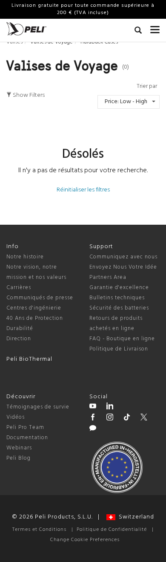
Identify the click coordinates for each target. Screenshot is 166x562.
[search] (138, 31)
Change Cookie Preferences (85, 540)
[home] (26, 28)
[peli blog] (92, 429)
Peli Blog (18, 458)
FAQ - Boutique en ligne (122, 338)
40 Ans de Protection (34, 318)
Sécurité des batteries (119, 308)
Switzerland (134, 517)
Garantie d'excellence (119, 287)
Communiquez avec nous (123, 256)
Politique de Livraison (118, 349)
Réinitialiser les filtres (83, 190)
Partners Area (107, 277)
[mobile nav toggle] (155, 28)
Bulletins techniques (117, 297)
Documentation (27, 437)
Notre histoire (25, 256)
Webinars (19, 447)
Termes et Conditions (39, 529)
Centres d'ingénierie (33, 308)
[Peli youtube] (92, 407)
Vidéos (15, 417)
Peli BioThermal (29, 359)
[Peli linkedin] (109, 407)
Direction (18, 338)
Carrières (18, 287)
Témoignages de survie (37, 407)
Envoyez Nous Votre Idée (123, 267)
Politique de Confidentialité (112, 529)
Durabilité (19, 328)
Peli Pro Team (25, 427)
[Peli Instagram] (109, 418)
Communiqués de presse (39, 297)
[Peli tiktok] (126, 418)
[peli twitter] (143, 418)
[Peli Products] (92, 418)
